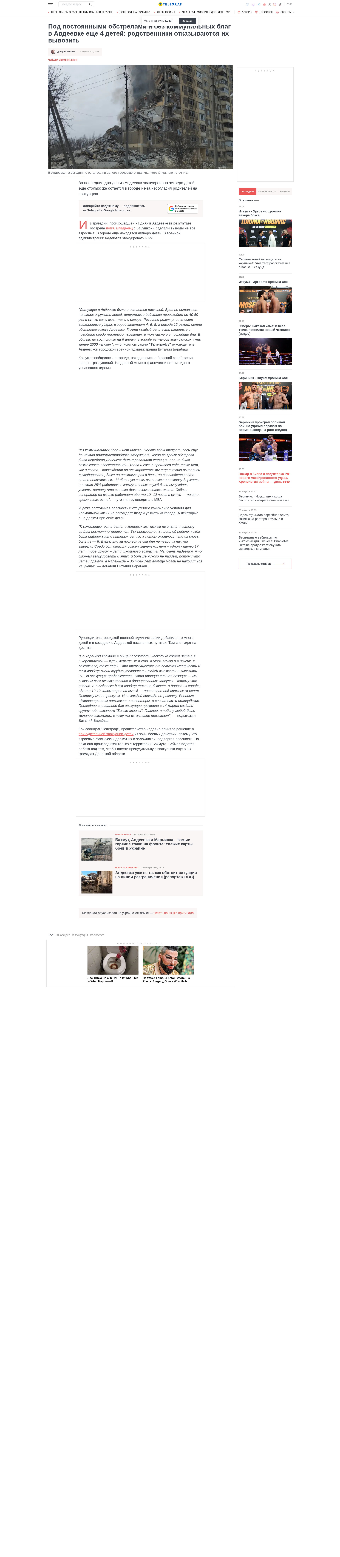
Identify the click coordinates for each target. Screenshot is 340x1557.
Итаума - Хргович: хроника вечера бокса (260, 213)
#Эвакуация (80, 935)
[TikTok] (280, 4)
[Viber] (253, 4)
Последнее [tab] (247, 191)
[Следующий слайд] (294, 12)
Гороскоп (266, 12)
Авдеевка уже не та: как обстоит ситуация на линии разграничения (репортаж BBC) (156, 875)
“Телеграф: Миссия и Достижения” (206, 12)
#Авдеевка (97, 935)
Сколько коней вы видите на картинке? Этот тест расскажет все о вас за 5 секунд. (264, 263)
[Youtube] (264, 4)
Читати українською (62, 60)
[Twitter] (269, 4)
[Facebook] (247, 4)
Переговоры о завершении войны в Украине (82, 12)
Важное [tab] (285, 191)
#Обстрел (63, 935)
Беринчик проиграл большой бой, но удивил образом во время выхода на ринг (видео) (263, 426)
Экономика (288, 12)
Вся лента (246, 200)
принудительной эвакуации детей (106, 734)
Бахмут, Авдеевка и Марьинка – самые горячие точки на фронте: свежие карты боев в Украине (154, 844)
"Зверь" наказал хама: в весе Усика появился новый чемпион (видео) (264, 329)
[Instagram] (274, 4)
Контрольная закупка (135, 12)
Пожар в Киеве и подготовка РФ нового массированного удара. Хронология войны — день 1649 (264, 477)
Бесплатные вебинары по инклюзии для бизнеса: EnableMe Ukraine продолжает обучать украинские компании (263, 543)
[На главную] (170, 4)
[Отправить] (90, 4)
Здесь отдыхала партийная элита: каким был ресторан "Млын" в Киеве (264, 518)
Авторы (247, 12)
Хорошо (187, 20)
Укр (289, 4)
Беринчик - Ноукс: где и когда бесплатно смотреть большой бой (264, 498)
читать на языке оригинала (174, 913)
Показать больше (259, 563)
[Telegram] (259, 4)
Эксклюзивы (166, 12)
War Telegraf (123, 834)
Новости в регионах (126, 868)
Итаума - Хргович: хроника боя (263, 282)
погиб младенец (119, 228)
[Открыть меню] (51, 4)
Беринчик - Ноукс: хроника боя (263, 378)
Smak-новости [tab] (267, 191)
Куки (168, 20)
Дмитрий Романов (66, 52)
